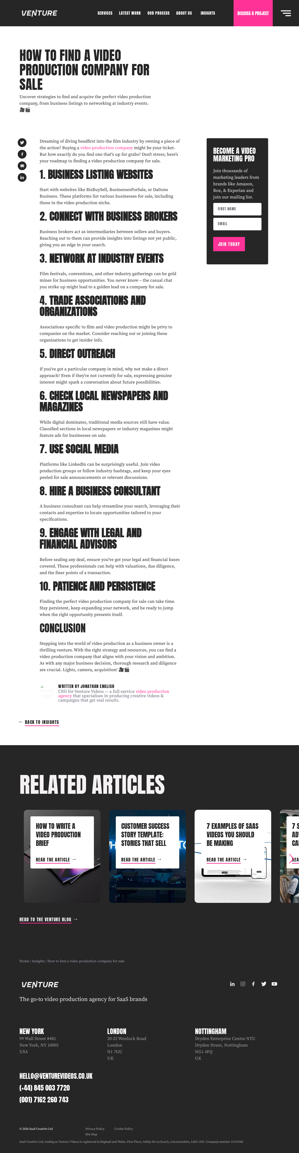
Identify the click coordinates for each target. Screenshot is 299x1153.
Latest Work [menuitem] (130, 13)
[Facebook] (253, 984)
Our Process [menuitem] (159, 13)
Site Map (91, 1134)
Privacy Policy (94, 1129)
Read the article (53, 859)
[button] (291, 859)
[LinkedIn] (232, 984)
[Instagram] (242, 984)
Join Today (229, 244)
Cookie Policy (123, 1129)
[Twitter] (264, 984)
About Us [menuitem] (184, 13)
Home (24, 961)
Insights (38, 961)
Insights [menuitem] (208, 13)
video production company (106, 148)
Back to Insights (42, 722)
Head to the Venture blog (45, 919)
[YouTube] (274, 984)
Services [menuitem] (105, 13)
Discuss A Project (253, 13)
